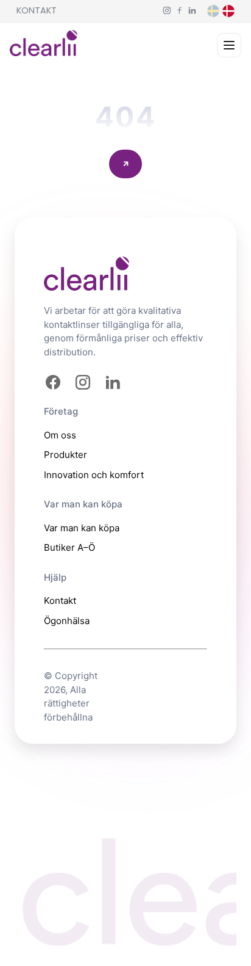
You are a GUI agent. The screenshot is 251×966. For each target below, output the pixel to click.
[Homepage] (43, 45)
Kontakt (36, 10)
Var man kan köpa (81, 528)
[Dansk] (228, 11)
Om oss (60, 435)
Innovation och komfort (94, 475)
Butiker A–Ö (69, 547)
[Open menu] (229, 45)
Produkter (65, 454)
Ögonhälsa (67, 620)
